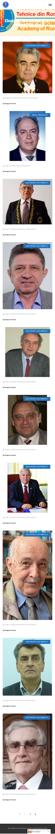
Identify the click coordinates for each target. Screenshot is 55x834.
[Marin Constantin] (27, 201)
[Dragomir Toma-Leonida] (27, 575)
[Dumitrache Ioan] (27, 488)
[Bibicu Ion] (27, 667)
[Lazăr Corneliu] (27, 275)
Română (36, 831)
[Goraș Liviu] (27, 420)
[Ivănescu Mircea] (27, 352)
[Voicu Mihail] (27, 67)
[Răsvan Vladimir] (27, 136)
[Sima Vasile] (27, 751)
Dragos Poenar (9, 103)
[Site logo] (6, 4)
